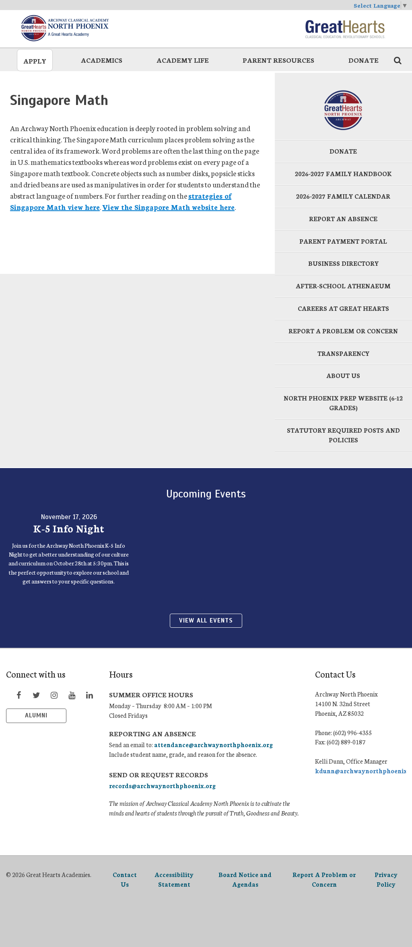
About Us (343, 375)
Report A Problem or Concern (324, 879)
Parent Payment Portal (343, 241)
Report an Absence (343, 218)
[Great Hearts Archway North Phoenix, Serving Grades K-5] (76, 28)
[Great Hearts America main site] (345, 28)
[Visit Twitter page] (36, 694)
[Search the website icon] (397, 60)
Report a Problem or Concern (343, 331)
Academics (101, 59)
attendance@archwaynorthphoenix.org (213, 744)
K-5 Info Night (68, 528)
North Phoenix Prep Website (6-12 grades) (343, 403)
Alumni (36, 715)
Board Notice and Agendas (245, 879)
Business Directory (343, 263)
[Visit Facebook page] (18, 694)
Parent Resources (278, 59)
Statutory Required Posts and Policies (343, 435)
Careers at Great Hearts (343, 308)
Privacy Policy (386, 879)
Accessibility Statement (174, 879)
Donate (363, 59)
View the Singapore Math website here (168, 206)
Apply (34, 60)
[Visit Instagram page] (53, 694)
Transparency (343, 353)
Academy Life (183, 59)
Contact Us (125, 879)
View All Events (206, 620)
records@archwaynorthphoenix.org (162, 785)
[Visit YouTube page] (71, 694)
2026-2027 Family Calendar (343, 196)
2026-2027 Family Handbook (343, 173)
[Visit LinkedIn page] (89, 694)
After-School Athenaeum (343, 285)
